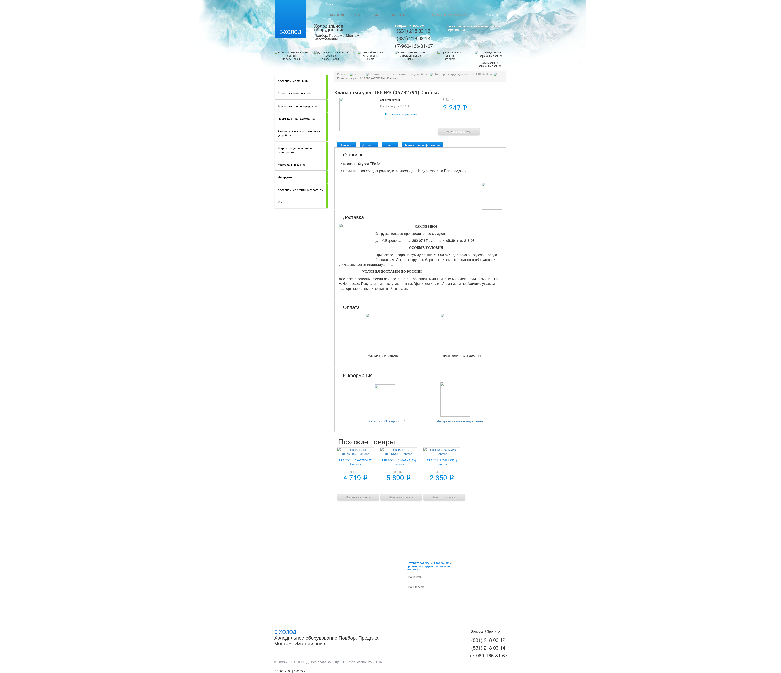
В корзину (458, 121)
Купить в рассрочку (458, 131)
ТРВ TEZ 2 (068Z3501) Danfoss (442, 462)
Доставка (368, 145)
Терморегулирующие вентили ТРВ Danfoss (463, 74)
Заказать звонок (470, 40)
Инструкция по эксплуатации (459, 421)
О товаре (346, 145)
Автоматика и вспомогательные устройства (299, 133)
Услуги (376, 14)
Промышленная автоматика (296, 118)
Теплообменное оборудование (298, 106)
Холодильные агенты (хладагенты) (301, 190)
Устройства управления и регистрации (295, 150)
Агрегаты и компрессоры (294, 93)
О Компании (335, 14)
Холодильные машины (293, 81)
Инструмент (286, 177)
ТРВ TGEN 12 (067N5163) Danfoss (399, 462)
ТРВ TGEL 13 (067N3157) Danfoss (356, 462)
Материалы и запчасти (293, 164)
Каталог (355, 14)
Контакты (398, 14)
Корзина (492, 14)
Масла (282, 202)
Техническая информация (422, 145)
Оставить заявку (439, 598)
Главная (320, 14)
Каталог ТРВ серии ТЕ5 (387, 421)
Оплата (389, 145)
